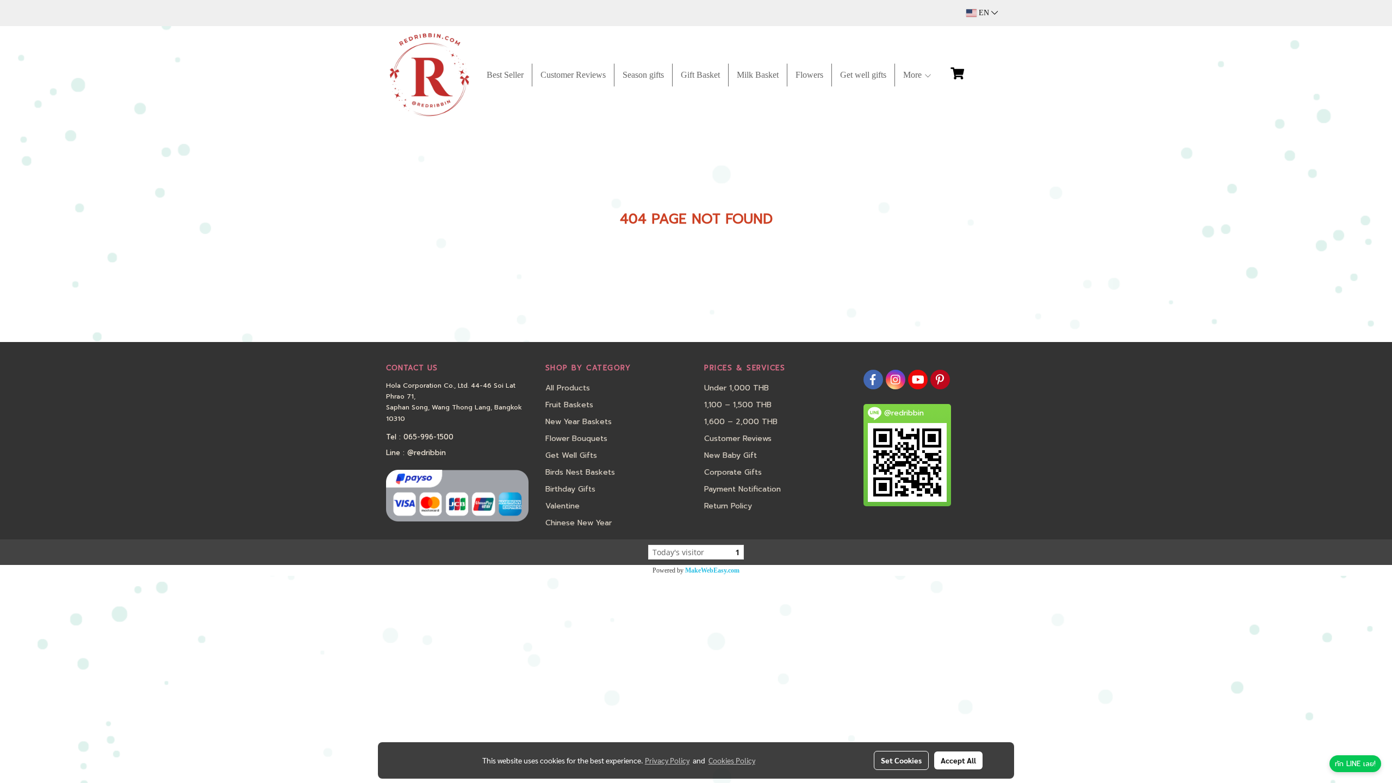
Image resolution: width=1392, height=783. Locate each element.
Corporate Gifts (733, 472)
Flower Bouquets (576, 438)
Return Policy (728, 506)
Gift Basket (700, 74)
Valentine (562, 506)
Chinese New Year (578, 523)
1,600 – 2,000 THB (741, 421)
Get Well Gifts (571, 455)
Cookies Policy (732, 760)
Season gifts (643, 74)
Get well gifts (863, 74)
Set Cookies (901, 760)
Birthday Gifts (570, 489)
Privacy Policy (667, 760)
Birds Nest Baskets (580, 472)
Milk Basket (758, 74)
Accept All (958, 760)
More (913, 74)
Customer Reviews (573, 74)
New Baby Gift (730, 455)
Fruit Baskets (569, 405)
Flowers (809, 74)
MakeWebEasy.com (712, 570)
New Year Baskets (578, 421)
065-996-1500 (428, 437)
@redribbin (426, 453)
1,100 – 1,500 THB (738, 405)
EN (984, 13)
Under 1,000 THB (736, 388)
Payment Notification (742, 489)
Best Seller (505, 74)
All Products (567, 388)
